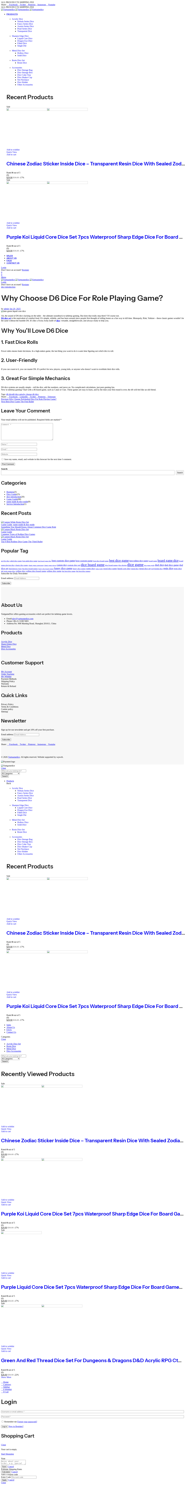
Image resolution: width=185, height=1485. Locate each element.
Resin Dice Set (18, 60)
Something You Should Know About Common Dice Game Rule (28, 527)
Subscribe (6, 583)
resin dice (168, 568)
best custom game (84, 561)
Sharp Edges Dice (9, 644)
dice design (122, 565)
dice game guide (149, 565)
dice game (135, 564)
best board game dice (44, 561)
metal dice (135, 569)
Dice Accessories (8, 649)
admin (6, 309)
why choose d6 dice (30, 394)
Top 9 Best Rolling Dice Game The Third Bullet (22, 541)
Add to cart (11, 154)
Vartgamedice (14, 757)
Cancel (11, 1466)
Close (3, 768)
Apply (4, 1480)
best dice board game (101, 561)
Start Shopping (7, 1454)
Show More (6, 1377)
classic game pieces (50, 565)
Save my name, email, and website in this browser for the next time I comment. (38, 459)
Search (4, 469)
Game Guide (12, 499)
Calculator (6, 1472)
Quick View (12, 152)
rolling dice (20, 571)
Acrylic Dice (17, 19)
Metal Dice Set (18, 50)
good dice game (110, 568)
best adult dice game (29, 561)
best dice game (119, 560)
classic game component (36, 565)
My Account (6, 671)
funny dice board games (45, 569)
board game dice (168, 560)
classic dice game (21, 565)
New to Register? (16, 1426)
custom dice (62, 565)
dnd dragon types (15, 569)
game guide (99, 569)
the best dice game (69, 571)
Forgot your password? (27, 1422)
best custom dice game (63, 560)
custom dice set (73, 565)
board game (153, 561)
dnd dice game (171, 565)
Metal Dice (6, 646)
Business (10, 492)
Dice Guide (11, 494)
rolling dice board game (36, 571)
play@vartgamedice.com (22, 618)
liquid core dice (124, 568)
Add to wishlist (13, 150)
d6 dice (9, 394)
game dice (90, 568)
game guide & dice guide (17, 501)
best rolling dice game (138, 561)
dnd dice (159, 565)
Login (3, 267)
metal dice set (145, 568)
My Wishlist (6, 676)
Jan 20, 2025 (15, 309)
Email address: (7, 578)
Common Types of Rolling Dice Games (18, 534)
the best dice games (83, 571)
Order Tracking (7, 674)
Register (25, 270)
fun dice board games (30, 569)
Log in (4, 1427)
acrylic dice (5, 561)
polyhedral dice (157, 569)
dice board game (93, 565)
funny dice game (63, 568)
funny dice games (79, 569)
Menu (3, 277)
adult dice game (16, 561)
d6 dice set (17, 394)
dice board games (111, 565)
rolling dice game (54, 571)
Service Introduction (15, 504)
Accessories (17, 67)
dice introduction (8, 287)
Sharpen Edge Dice (20, 36)
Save (4, 1467)
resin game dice (9, 571)
